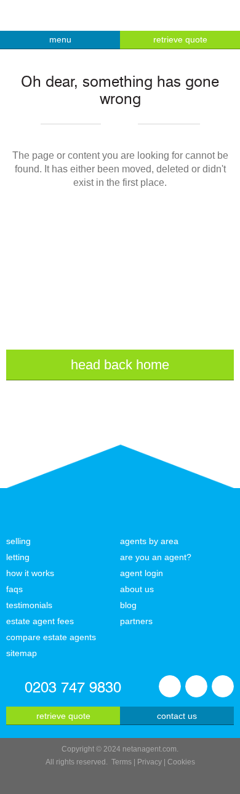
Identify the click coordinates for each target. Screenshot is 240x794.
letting (18, 557)
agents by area (149, 541)
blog (128, 605)
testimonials (29, 605)
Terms (121, 762)
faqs (14, 589)
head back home (120, 364)
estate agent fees (40, 621)
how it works (30, 573)
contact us (177, 716)
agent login (141, 573)
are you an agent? (155, 557)
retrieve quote (180, 39)
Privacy (149, 762)
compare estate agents (51, 637)
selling (18, 541)
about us (137, 589)
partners (136, 621)
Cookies (181, 762)
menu (60, 39)
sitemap (21, 653)
